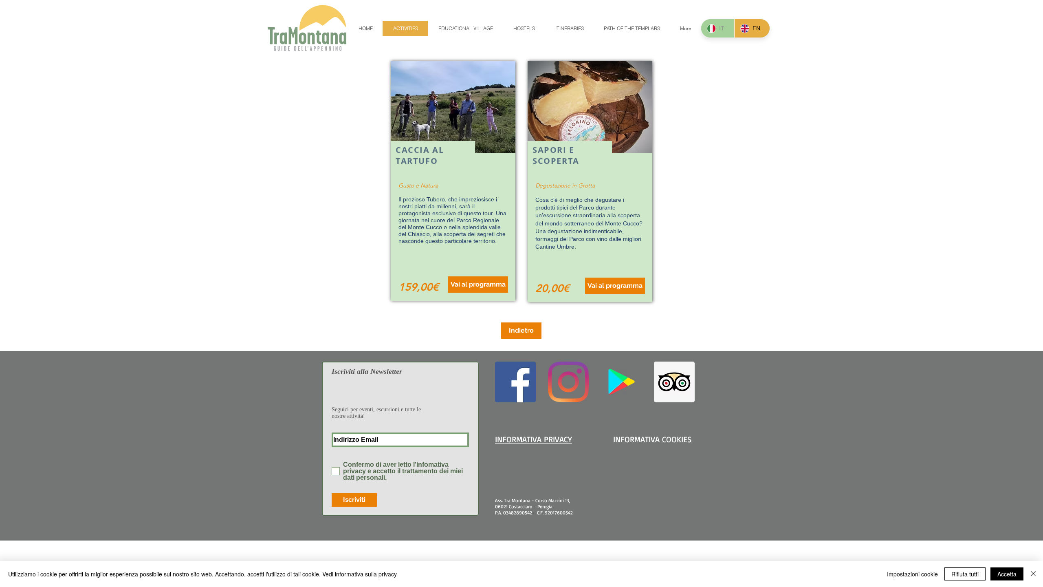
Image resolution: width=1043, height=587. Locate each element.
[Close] (1033, 573)
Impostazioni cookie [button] (912, 574)
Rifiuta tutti (965, 574)
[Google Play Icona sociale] (621, 382)
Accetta (1007, 574)
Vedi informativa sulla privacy (359, 574)
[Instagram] (568, 382)
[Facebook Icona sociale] (515, 382)
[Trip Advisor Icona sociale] (674, 382)
